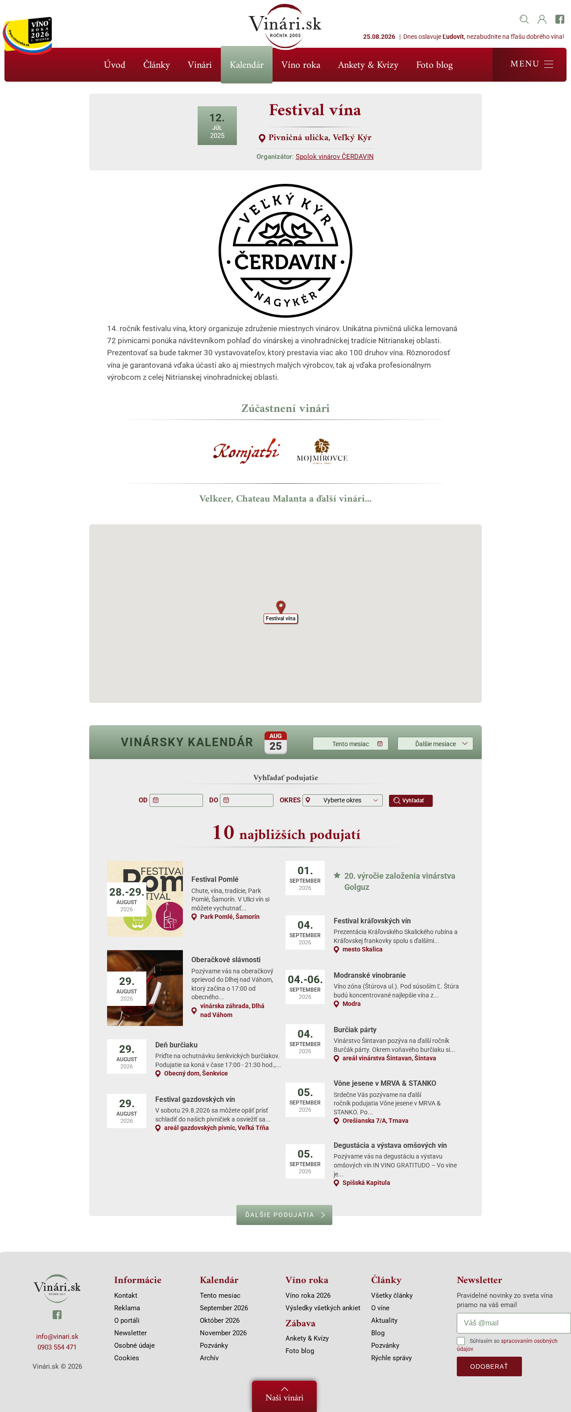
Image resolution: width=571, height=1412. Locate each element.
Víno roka (300, 65)
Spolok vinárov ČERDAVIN (335, 157)
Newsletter (130, 1333)
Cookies (126, 1358)
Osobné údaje (134, 1345)
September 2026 (224, 1308)
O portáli (127, 1320)
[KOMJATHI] (248, 454)
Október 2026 (220, 1320)
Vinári (200, 65)
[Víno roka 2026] (27, 36)
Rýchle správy (391, 1358)
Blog (378, 1333)
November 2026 (223, 1333)
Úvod (114, 65)
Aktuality (384, 1320)
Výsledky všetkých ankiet (323, 1308)
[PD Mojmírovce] (323, 454)
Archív (209, 1358)
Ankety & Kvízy (368, 65)
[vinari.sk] (57, 1288)
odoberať (489, 1366)
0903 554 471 (57, 1347)
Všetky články (392, 1296)
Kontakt (125, 1296)
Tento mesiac (350, 744)
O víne (380, 1308)
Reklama (127, 1308)
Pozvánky (214, 1345)
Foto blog (434, 65)
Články (156, 65)
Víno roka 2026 (308, 1296)
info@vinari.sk (57, 1337)
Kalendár (247, 65)
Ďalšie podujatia (279, 1214)
